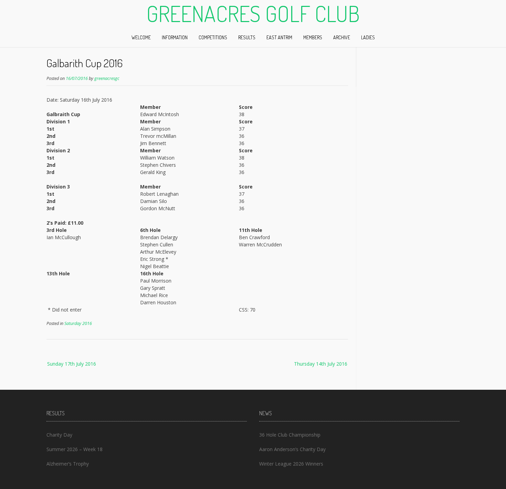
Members (312, 37)
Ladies (368, 37)
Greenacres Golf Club (253, 13)
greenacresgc (106, 78)
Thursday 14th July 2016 (320, 363)
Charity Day (59, 434)
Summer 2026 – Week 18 (74, 449)
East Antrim (279, 37)
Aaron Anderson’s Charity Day (292, 449)
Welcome (141, 37)
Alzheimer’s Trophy (67, 463)
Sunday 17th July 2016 (71, 363)
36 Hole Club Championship (289, 434)
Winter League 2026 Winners (291, 463)
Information (175, 37)
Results (246, 37)
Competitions (213, 37)
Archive (341, 37)
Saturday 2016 (78, 323)
